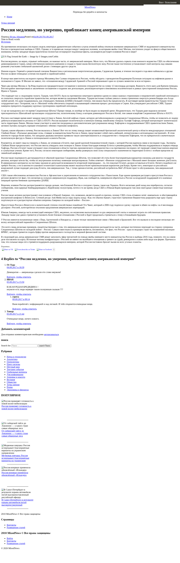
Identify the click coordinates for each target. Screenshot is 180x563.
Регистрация (170, 2)
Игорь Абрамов (17, 37)
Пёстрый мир (13, 367)
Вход (161, 2)
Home (9, 17)
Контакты (11, 525)
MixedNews (90, 7)
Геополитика (13, 362)
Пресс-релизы (13, 364)
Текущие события (15, 369)
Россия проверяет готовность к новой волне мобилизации (16, 407)
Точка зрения (7, 23)
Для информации (15, 374)
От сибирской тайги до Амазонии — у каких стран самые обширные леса (15, 433)
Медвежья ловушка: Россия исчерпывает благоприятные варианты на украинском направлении (15, 459)
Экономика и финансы (18, 390)
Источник (6, 42)
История (11, 379)
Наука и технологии (16, 357)
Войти (10, 538)
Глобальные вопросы (17, 372)
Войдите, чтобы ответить (19, 277)
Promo (10, 387)
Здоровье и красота (16, 377)
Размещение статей (16, 527)
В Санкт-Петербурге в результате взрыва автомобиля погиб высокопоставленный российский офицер (17, 504)
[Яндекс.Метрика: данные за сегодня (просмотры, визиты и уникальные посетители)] (23, 553)
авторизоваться (51, 334)
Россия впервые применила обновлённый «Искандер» (15, 473)
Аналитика (12, 359)
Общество (11, 382)
